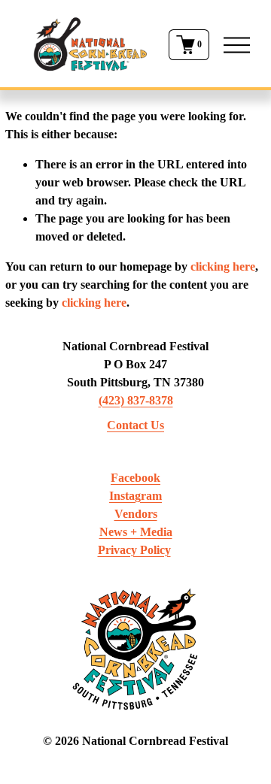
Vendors (135, 513)
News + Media (135, 531)
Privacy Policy (134, 549)
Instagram (135, 495)
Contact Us (135, 425)
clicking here (222, 266)
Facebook (135, 477)
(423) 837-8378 (136, 400)
